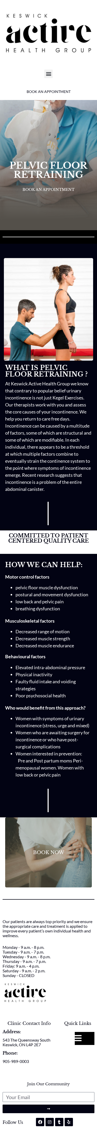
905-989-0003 (16, 1061)
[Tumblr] (59, 1122)
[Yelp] (69, 1122)
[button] (48, 74)
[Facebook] (40, 1122)
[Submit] (48, 1109)
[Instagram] (50, 1122)
